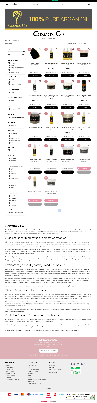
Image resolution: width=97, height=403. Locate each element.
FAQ (29, 367)
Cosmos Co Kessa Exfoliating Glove (34, 64)
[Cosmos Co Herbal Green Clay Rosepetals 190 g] (68, 150)
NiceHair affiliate (10, 375)
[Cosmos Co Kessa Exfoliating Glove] (35, 53)
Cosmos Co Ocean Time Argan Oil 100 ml (35, 160)
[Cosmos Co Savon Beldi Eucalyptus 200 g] (51, 182)
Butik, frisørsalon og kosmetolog (37, 379)
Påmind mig (84, 168)
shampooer (62, 251)
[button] (84, 44)
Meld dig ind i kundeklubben (48, 350)
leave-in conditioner (46, 282)
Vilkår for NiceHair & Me (34, 383)
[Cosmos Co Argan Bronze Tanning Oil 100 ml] (51, 118)
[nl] (48, 401)
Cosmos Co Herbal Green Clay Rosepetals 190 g (67, 160)
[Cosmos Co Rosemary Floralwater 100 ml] (51, 150)
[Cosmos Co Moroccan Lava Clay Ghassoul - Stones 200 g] (35, 118)
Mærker (7, 40)
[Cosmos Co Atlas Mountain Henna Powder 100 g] (68, 118)
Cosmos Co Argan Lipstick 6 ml (34, 192)
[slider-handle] (8, 51)
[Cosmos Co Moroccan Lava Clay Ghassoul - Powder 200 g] (51, 85)
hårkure (75, 251)
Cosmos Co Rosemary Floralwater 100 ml (51, 160)
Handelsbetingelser (33, 369)
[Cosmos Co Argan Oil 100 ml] (51, 53)
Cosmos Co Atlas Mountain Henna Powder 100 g (67, 128)
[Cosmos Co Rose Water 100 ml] (35, 85)
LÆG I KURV (35, 75)
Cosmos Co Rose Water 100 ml (35, 96)
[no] (51, 401)
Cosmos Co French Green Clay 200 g (67, 96)
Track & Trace (10, 371)
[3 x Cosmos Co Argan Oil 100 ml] (68, 53)
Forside (8, 365)
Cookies (30, 377)
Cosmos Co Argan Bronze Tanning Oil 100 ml (51, 128)
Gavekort (8, 377)
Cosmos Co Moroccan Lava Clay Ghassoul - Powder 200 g (51, 97)
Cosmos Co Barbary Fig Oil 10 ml (84, 96)
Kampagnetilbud (10, 373)
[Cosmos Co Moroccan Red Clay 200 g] (84, 53)
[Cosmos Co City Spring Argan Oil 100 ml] (84, 118)
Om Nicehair (9, 367)
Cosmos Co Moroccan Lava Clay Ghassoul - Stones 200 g (35, 129)
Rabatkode (31, 381)
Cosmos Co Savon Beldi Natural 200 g (84, 160)
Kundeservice (82, 0)
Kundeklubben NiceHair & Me (14, 379)
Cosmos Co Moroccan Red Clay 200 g (84, 64)
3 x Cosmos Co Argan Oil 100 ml (67, 64)
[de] (45, 401)
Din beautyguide (88, 0)
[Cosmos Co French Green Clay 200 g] (68, 85)
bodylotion (58, 302)
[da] (42, 401)
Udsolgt (84, 172)
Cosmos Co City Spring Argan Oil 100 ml (84, 128)
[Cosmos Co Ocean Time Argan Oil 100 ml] (35, 150)
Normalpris (31, 373)
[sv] (54, 401)
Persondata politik (33, 371)
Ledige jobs (9, 369)
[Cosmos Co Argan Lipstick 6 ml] (35, 182)
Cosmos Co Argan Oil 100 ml (51, 64)
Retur (29, 375)
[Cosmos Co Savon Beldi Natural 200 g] (84, 150)
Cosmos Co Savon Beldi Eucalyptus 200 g (51, 192)
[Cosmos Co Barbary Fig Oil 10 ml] (84, 85)
